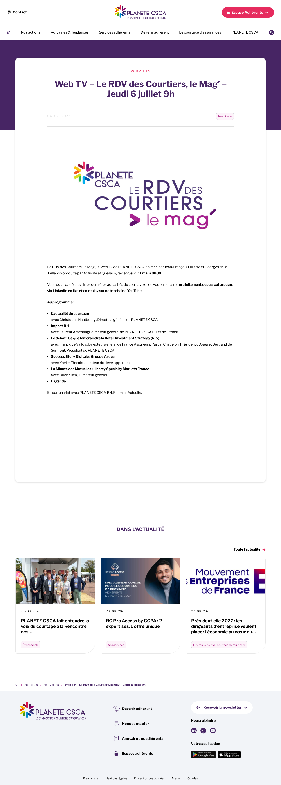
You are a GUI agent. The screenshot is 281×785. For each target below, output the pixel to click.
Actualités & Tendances (70, 32)
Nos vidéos (225, 116)
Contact (20, 12)
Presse (176, 778)
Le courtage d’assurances (200, 32)
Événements (30, 644)
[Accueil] (16, 684)
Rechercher (271, 32)
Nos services (116, 644)
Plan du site (90, 778)
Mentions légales (116, 778)
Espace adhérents (137, 753)
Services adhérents (114, 32)
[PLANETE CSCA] (140, 12)
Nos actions (30, 32)
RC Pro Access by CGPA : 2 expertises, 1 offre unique (134, 623)
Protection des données (149, 778)
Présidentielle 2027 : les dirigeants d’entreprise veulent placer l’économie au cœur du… (223, 626)
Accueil (9, 32)
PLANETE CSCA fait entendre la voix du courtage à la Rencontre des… (55, 626)
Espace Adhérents (247, 12)
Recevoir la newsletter (222, 707)
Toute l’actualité (247, 549)
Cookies (192, 778)
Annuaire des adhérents (143, 738)
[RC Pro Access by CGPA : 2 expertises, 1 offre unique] (140, 581)
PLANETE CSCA (245, 32)
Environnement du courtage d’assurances (219, 644)
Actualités (140, 71)
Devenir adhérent (155, 32)
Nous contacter (135, 724)
